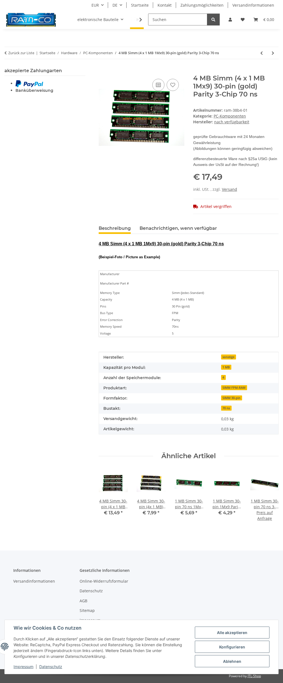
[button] (230, 19)
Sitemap (87, 610)
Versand (229, 189)
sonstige (228, 357)
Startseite (140, 5)
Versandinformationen (253, 5)
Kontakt (165, 5)
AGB (83, 600)
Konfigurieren (232, 647)
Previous (107, 498)
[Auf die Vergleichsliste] (158, 85)
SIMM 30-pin (231, 398)
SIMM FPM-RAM (233, 388)
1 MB (226, 367)
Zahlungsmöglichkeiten (202, 5)
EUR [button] (95, 5)
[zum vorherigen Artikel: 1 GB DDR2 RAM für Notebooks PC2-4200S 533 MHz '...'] (261, 53)
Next (269, 498)
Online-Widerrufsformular (104, 581)
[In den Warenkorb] (103, 71)
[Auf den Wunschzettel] (173, 85)
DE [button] (114, 5)
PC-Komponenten (230, 116)
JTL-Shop (254, 676)
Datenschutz (50, 666)
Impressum (23, 666)
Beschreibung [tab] (115, 228)
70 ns (226, 408)
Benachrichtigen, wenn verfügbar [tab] (178, 228)
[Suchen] (213, 19)
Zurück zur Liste (21, 52)
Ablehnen (232, 661)
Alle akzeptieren (232, 632)
